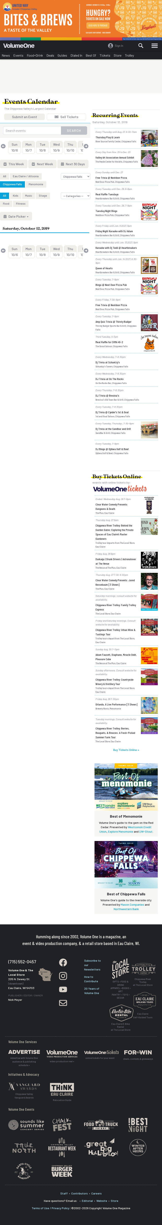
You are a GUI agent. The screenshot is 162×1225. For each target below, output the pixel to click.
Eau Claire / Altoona (26, 176)
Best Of (91, 55)
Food (6, 203)
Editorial (87, 1200)
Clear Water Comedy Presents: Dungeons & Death (112, 507)
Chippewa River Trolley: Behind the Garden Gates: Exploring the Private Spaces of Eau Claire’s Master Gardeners (115, 532)
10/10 (70, 147)
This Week (16, 164)
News (6, 55)
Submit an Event (24, 117)
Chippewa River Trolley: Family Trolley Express (116, 607)
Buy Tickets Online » (126, 750)
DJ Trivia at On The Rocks (110, 379)
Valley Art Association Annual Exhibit (115, 157)
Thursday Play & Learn (108, 137)
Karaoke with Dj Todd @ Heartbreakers (116, 247)
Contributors (79, 1193)
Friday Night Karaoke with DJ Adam (114, 231)
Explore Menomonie (120, 831)
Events (18, 55)
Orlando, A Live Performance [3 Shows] (117, 704)
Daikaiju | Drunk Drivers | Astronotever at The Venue (116, 561)
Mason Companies (132, 904)
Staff (64, 1193)
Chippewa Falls (12, 184)
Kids (15, 195)
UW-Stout (146, 831)
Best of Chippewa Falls (126, 894)
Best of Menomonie (126, 816)
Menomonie (36, 184)
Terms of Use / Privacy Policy (50, 1208)
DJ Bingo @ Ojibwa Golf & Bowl (112, 449)
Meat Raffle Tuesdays (107, 194)
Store (118, 55)
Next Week (44, 164)
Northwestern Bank (126, 909)
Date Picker (17, 216)
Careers (96, 1193)
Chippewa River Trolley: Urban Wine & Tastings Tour (115, 632)
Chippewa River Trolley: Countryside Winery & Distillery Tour (115, 682)
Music (28, 195)
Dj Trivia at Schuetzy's (108, 362)
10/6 (14, 147)
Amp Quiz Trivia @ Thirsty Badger (113, 321)
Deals (50, 55)
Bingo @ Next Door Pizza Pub (111, 285)
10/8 (42, 147)
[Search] (141, 45)
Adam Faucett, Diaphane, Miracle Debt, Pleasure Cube (116, 657)
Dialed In (76, 55)
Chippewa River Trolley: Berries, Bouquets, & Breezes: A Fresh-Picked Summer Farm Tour (115, 732)
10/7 (28, 147)
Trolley (129, 55)
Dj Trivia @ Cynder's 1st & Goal (112, 412)
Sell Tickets (69, 117)
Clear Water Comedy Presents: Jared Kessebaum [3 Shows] (115, 582)
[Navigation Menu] (154, 45)
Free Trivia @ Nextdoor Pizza (111, 177)
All (4, 176)
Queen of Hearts (104, 268)
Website (101, 1200)
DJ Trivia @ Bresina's (107, 395)
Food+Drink (35, 55)
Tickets (105, 55)
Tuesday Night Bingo (106, 211)
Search (74, 130)
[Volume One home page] (20, 46)
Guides (62, 55)
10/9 (56, 147)
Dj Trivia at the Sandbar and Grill (113, 429)
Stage (43, 195)
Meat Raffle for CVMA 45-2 (109, 342)
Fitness (21, 203)
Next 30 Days (75, 164)
